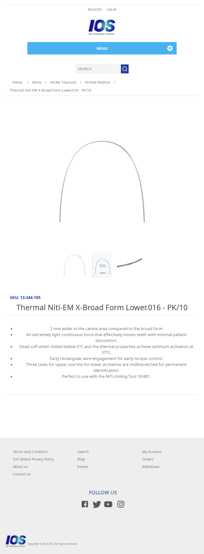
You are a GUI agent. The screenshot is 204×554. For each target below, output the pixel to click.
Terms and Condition (30, 451)
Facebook (84, 504)
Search (83, 451)
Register (95, 9)
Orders (148, 459)
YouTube (108, 504)
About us (20, 466)
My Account (151, 451)
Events (82, 466)
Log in (111, 9)
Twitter (96, 504)
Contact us (22, 474)
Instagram (120, 504)
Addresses (150, 466)
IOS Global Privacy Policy (33, 459)
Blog (81, 459)
